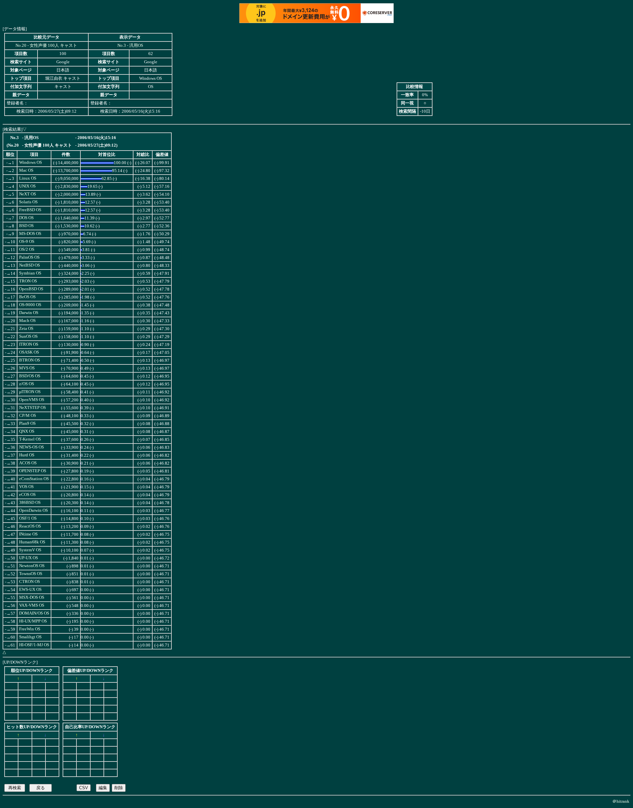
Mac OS (26, 170)
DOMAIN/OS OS (34, 613)
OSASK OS (29, 352)
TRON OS (28, 281)
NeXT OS (27, 194)
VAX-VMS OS (31, 605)
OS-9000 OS (30, 305)
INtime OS (28, 534)
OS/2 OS (26, 249)
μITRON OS (30, 392)
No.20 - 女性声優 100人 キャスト (46, 45)
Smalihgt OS (30, 637)
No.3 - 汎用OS (130, 45)
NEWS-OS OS (31, 447)
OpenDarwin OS (33, 510)
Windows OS (30, 162)
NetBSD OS (29, 265)
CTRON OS (29, 581)
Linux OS (27, 178)
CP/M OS (27, 415)
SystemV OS (30, 550)
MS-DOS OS (30, 233)
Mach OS (27, 320)
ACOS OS (28, 463)
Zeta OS (26, 328)
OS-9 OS (26, 241)
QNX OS (26, 431)
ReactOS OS (30, 526)
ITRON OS (28, 344)
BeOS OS (27, 297)
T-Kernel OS (30, 439)
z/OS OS (26, 384)
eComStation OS (34, 478)
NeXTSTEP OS (32, 407)
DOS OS (26, 218)
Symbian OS (30, 273)
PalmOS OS (29, 257)
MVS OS (27, 368)
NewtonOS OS (32, 565)
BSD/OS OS (29, 376)
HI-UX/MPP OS (33, 621)
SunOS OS (28, 336)
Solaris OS (28, 202)
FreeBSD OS (30, 210)
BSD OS (26, 225)
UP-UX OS (28, 558)
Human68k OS (32, 542)
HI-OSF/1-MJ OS (34, 645)
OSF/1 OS (28, 518)
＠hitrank (620, 801)
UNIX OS (27, 186)
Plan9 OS (27, 423)
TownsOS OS (30, 573)
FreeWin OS (29, 629)
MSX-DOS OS (31, 597)
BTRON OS (29, 360)
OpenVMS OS (31, 399)
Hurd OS (26, 455)
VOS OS (26, 486)
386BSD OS (30, 502)
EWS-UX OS (30, 589)
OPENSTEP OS (32, 471)
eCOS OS (27, 494)
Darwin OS (28, 312)
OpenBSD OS (31, 289)
